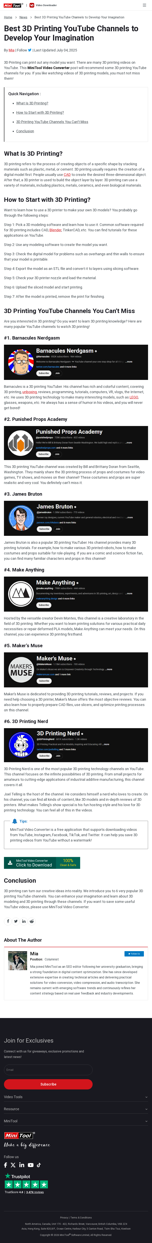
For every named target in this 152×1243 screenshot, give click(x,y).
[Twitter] (30, 50)
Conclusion (25, 131)
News (23, 17)
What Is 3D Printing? (32, 103)
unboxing (29, 392)
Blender (55, 230)
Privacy (64, 1217)
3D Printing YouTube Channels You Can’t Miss (52, 122)
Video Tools (13, 1097)
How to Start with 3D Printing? (40, 112)
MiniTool (10, 1121)
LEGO (134, 397)
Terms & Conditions (81, 1217)
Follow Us (135, 954)
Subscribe (48, 1084)
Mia (11, 50)
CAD (67, 175)
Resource (11, 1109)
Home (8, 17)
